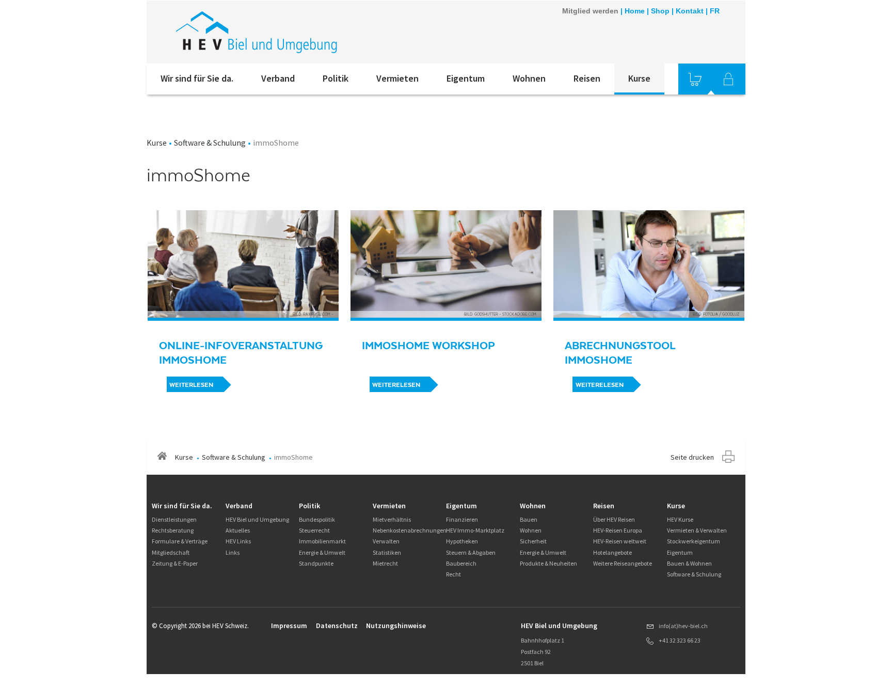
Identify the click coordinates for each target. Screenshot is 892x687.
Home (635, 11)
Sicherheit (533, 541)
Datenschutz (337, 625)
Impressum (289, 625)
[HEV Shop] (694, 79)
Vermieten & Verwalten (697, 530)
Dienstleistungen (174, 519)
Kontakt (690, 11)
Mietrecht (385, 563)
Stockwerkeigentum (693, 541)
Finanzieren (462, 519)
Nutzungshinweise (396, 625)
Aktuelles (238, 530)
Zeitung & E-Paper (175, 563)
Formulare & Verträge (180, 541)
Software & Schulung (210, 142)
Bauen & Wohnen (689, 563)
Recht (453, 574)
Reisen (587, 78)
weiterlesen (191, 384)
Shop (660, 11)
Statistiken (387, 552)
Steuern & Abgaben (471, 552)
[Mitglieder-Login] (728, 79)
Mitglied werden (590, 11)
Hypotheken (462, 541)
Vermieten (397, 78)
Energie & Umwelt (322, 552)
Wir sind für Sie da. (197, 78)
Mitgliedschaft (170, 552)
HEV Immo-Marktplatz (475, 530)
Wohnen (529, 78)
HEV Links (238, 541)
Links (233, 552)
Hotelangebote (612, 552)
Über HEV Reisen (614, 519)
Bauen (528, 519)
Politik (335, 78)
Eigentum (466, 78)
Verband (278, 78)
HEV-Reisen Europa (617, 530)
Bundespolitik (317, 519)
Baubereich (461, 563)
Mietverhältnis (392, 519)
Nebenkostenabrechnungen (410, 530)
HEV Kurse (680, 519)
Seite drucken (692, 457)
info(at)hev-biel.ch (683, 626)
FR (715, 11)
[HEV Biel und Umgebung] (285, 32)
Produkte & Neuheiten (548, 563)
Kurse (639, 78)
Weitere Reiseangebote (622, 563)
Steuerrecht (314, 530)
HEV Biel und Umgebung (257, 519)
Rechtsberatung (173, 530)
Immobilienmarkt (322, 541)
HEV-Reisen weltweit (619, 541)
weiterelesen (396, 384)
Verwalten (386, 541)
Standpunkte (316, 563)
